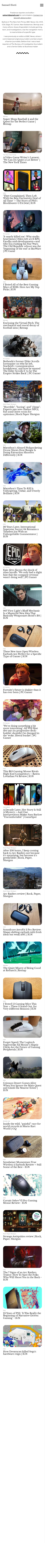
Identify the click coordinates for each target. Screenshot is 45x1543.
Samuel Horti (9, 5)
